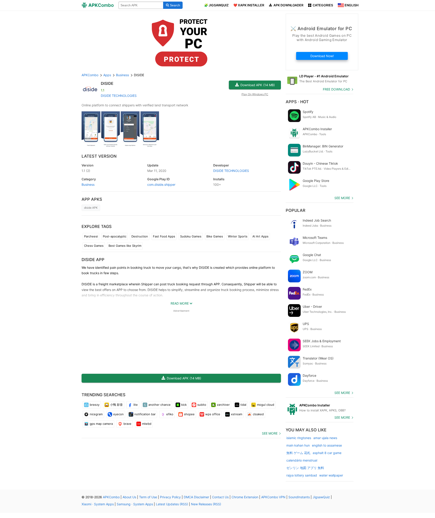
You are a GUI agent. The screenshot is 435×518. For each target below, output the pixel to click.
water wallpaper (331, 475)
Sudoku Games (190, 236)
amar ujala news (325, 438)
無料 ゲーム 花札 (298, 453)
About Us (129, 497)
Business (88, 184)
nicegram (96, 414)
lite (135, 404)
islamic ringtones (298, 438)
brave (127, 423)
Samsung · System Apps (135, 504)
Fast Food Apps (164, 236)
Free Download (336, 89)
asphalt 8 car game (327, 453)
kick (184, 404)
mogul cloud (265, 404)
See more (270, 433)
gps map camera (101, 423)
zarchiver (223, 404)
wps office (212, 414)
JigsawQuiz (321, 497)
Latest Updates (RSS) (172, 504)
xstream (236, 414)
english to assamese (327, 445)
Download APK (257, 85)
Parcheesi (91, 236)
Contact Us (220, 497)
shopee (189, 414)
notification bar (145, 414)
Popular (295, 210)
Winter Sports (237, 236)
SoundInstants (299, 497)
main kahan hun (298, 445)
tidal (243, 404)
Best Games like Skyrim (125, 245)
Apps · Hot (297, 101)
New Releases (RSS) (206, 504)
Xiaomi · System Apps (98, 504)
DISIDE (107, 83)
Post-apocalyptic (114, 236)
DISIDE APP (93, 259)
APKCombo (90, 75)
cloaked (258, 414)
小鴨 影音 (116, 404)
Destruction (139, 236)
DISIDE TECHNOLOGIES (119, 96)
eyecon (118, 414)
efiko (169, 414)
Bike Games (214, 236)
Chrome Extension (245, 497)
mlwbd (146, 423)
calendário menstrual (301, 460)
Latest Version (99, 156)
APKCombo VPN (273, 497)
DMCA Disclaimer (196, 497)
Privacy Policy (170, 497)
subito (201, 404)
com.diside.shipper (161, 184)
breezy (94, 404)
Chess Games (94, 245)
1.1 (86, 171)
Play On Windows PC (255, 94)
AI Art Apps (260, 236)
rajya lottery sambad (301, 475)
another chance (159, 404)
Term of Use (148, 497)
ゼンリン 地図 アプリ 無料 (305, 468)
